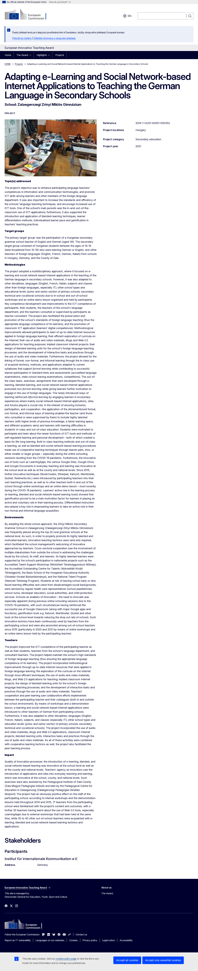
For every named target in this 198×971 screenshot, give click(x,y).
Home (8, 55)
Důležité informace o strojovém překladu (54, 38)
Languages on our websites (50, 940)
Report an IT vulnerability (18, 940)
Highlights (42, 55)
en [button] (129, 15)
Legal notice (108, 940)
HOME (8, 64)
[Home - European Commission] (28, 14)
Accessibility (126, 940)
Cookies (73, 940)
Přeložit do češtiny (22, 38)
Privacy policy (89, 940)
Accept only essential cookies (163, 960)
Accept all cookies (127, 960)
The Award (22, 55)
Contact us (81, 934)
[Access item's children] (31, 55)
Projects (59, 55)
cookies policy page (66, 958)
